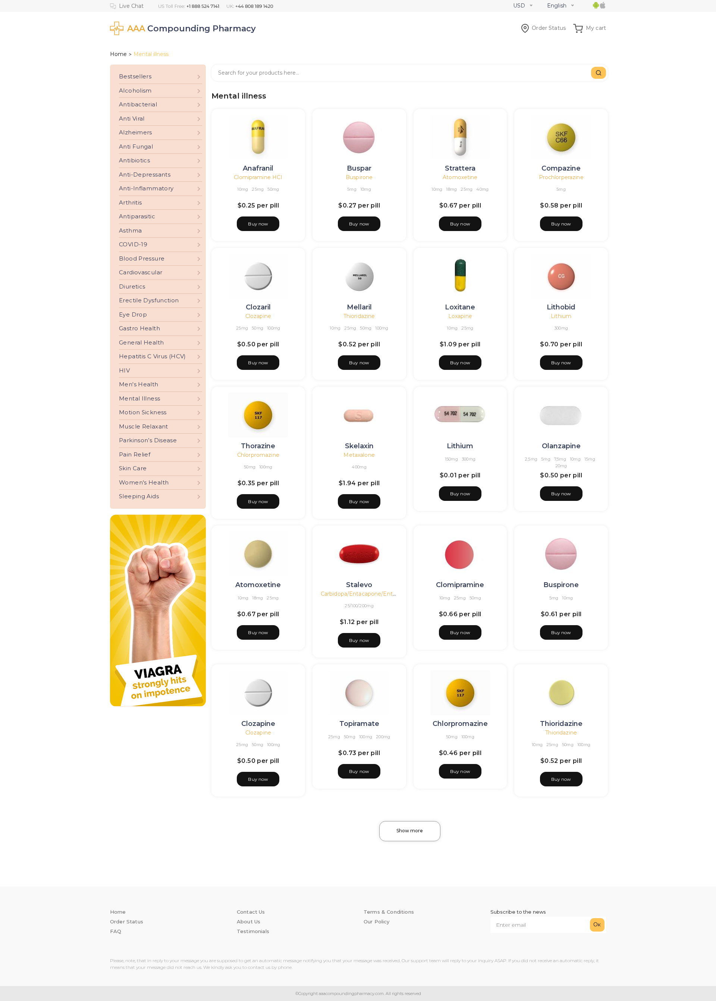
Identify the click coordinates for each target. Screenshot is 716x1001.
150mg (451, 459)
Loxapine (460, 316)
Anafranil (258, 168)
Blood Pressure (141, 258)
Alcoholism (135, 90)
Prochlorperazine (561, 177)
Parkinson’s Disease (148, 440)
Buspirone (359, 177)
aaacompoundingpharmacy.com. (351, 993)
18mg (451, 189)
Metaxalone (358, 455)
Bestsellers (135, 76)
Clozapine (258, 316)
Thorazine (258, 446)
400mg (359, 467)
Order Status (549, 28)
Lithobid (561, 307)
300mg (561, 328)
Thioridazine (359, 316)
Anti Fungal (136, 146)
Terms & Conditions (389, 912)
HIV (124, 370)
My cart (596, 28)
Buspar (359, 168)
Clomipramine (460, 585)
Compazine (561, 168)
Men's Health (138, 384)
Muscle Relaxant (143, 426)
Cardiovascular (140, 272)
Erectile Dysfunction (149, 300)
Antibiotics (134, 160)
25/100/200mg (359, 605)
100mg (273, 328)
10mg (242, 189)
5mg (352, 189)
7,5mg (560, 459)
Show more (409, 830)
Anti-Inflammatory (146, 188)
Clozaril (258, 307)
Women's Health (144, 482)
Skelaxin (359, 446)
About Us (248, 921)
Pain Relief (134, 454)
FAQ (115, 931)
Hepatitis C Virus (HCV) (152, 356)
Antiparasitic (137, 216)
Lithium (561, 316)
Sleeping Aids (139, 496)
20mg (561, 465)
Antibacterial (138, 104)
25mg (258, 189)
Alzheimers (135, 132)
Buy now (258, 224)
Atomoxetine (460, 177)
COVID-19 (133, 244)
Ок (597, 924)
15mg (589, 459)
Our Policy (377, 921)
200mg (383, 736)
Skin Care (133, 468)
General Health (141, 342)
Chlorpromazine (258, 455)
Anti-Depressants (144, 174)
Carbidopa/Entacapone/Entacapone (368, 593)
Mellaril (359, 307)
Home (118, 54)
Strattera (460, 168)
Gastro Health (139, 328)
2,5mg (531, 459)
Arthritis (130, 202)
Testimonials (253, 931)
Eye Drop (133, 314)
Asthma (130, 230)
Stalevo (359, 585)
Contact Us (251, 912)
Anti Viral (132, 118)
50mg (273, 189)
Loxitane (460, 307)
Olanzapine (561, 446)
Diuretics (132, 286)
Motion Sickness (143, 412)
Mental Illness (139, 398)
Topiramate (359, 724)
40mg (482, 189)
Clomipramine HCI (258, 177)
